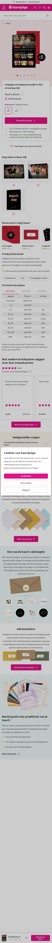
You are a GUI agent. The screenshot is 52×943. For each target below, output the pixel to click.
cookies (37, 458)
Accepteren (26, 476)
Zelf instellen (26, 483)
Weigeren (26, 490)
